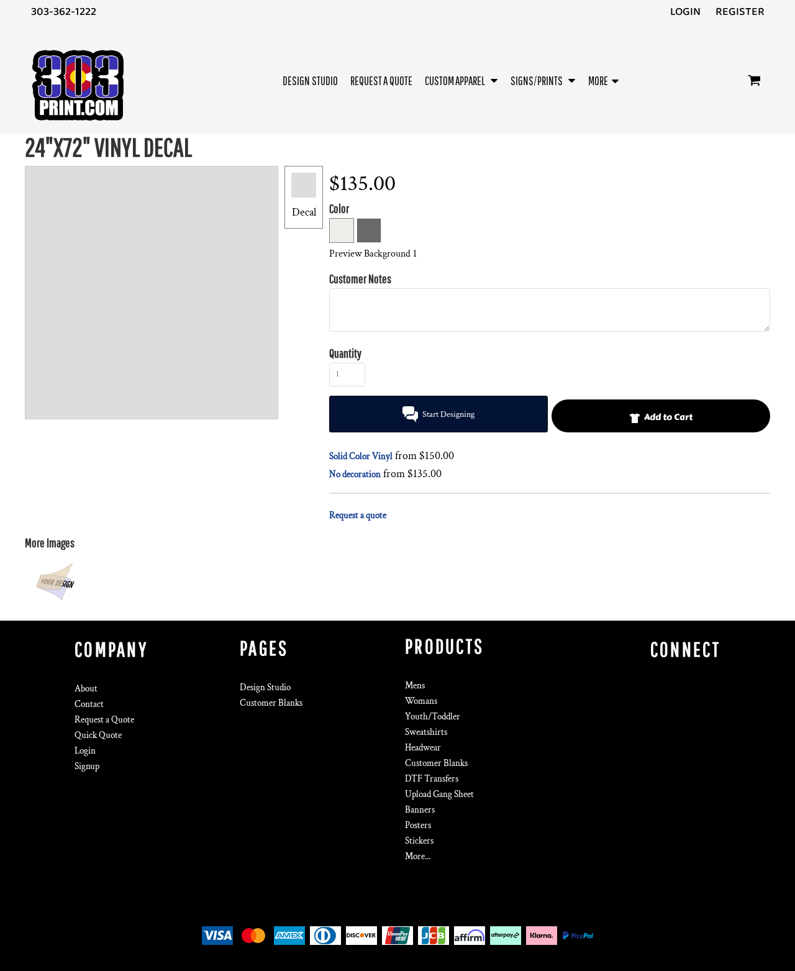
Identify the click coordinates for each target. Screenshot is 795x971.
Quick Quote (98, 735)
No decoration (355, 474)
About (86, 689)
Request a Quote (104, 720)
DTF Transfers (431, 779)
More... (417, 856)
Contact (89, 704)
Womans (421, 701)
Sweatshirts (426, 732)
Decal (304, 212)
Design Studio (265, 687)
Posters (418, 825)
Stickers (419, 841)
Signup (87, 766)
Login (685, 12)
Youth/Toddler (432, 717)
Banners (420, 810)
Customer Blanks (271, 703)
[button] (461, 80)
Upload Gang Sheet (439, 794)
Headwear (423, 748)
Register (740, 12)
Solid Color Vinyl (361, 456)
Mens (415, 685)
